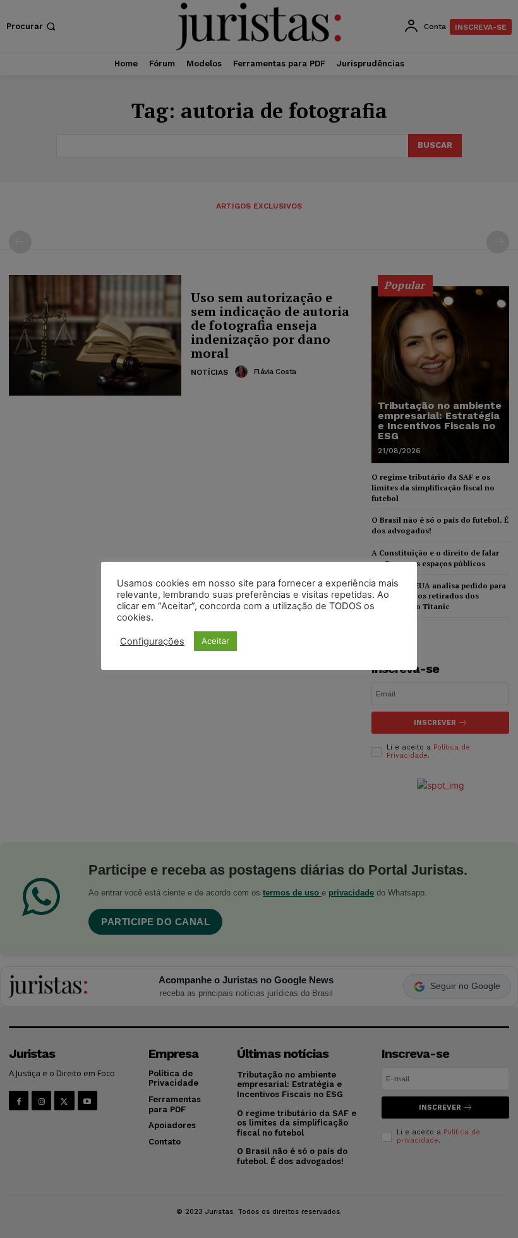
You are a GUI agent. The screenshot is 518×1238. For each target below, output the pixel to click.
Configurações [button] (152, 641)
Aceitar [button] (215, 641)
